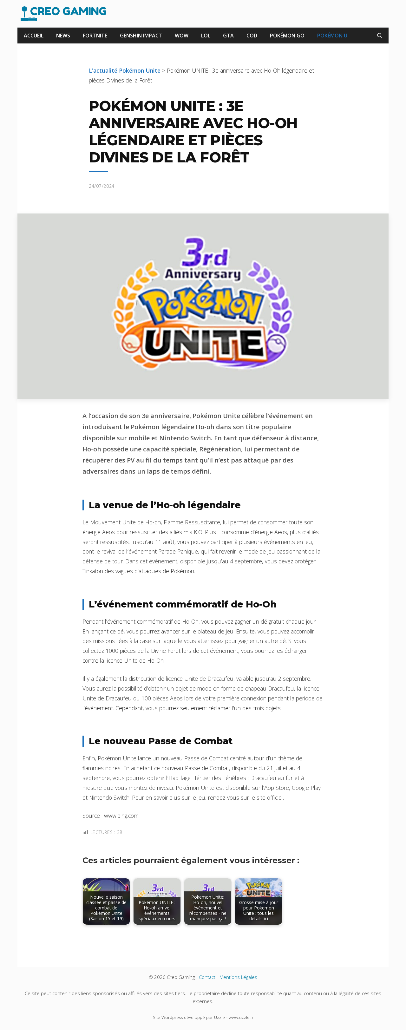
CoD (251, 35)
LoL (205, 35)
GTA (228, 35)
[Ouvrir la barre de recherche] (380, 35)
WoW (181, 35)
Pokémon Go (287, 35)
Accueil (33, 35)
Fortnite (95, 35)
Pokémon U (332, 35)
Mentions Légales (238, 977)
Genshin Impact (141, 35)
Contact (207, 977)
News (63, 35)
